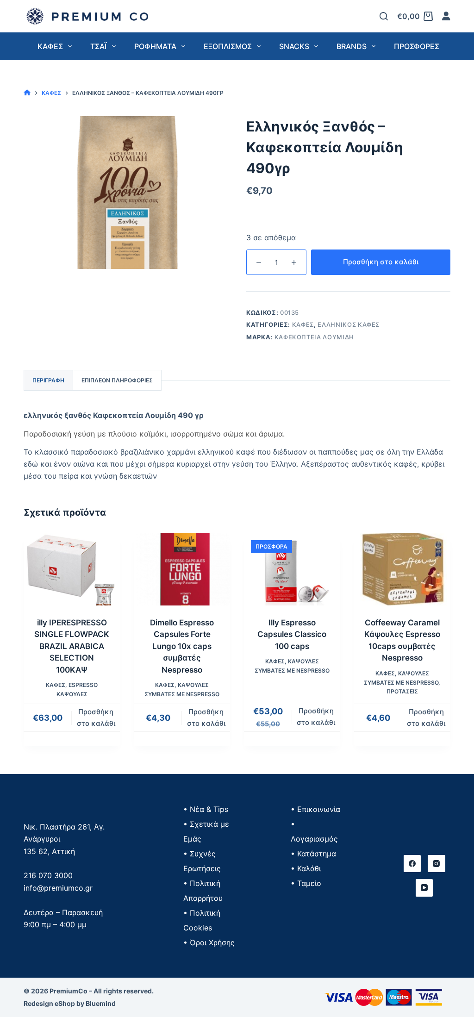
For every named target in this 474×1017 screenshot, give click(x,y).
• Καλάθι (306, 868)
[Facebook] (412, 864)
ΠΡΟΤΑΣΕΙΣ (402, 691)
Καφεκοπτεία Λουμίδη (314, 337)
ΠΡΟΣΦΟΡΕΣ (416, 46)
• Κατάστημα (313, 853)
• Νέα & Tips (205, 809)
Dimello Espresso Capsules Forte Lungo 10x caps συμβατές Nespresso (182, 646)
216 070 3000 (48, 875)
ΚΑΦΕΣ (303, 324)
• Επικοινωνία (315, 809)
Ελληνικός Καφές (349, 324)
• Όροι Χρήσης (209, 942)
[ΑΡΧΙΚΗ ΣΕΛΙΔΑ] (27, 92)
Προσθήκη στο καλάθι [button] (96, 717)
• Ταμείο (306, 883)
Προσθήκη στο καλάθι (380, 261)
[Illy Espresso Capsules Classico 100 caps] (292, 569)
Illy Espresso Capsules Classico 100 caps (291, 634)
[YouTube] (424, 888)
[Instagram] (436, 864)
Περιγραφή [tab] (48, 380)
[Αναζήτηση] (384, 16)
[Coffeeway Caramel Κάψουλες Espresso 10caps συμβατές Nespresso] (402, 569)
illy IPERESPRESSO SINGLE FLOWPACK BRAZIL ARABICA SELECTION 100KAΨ (71, 646)
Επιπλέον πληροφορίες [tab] (117, 380)
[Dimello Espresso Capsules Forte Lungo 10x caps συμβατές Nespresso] (182, 569)
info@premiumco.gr (58, 887)
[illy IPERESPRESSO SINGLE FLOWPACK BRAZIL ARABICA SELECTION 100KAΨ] (72, 569)
